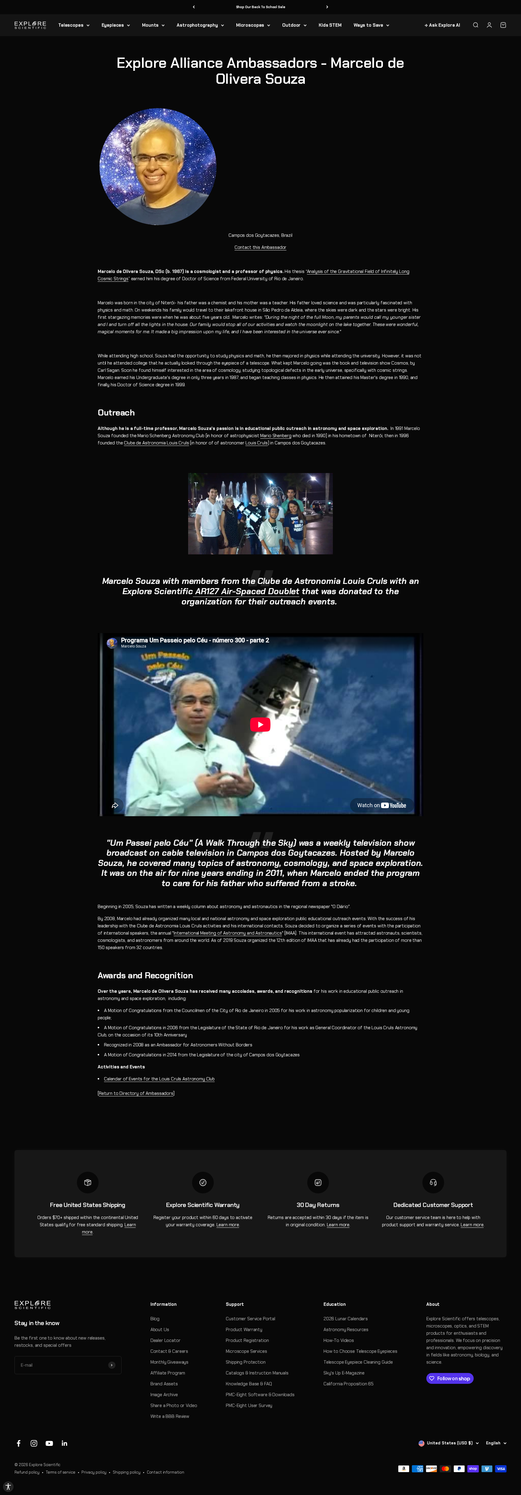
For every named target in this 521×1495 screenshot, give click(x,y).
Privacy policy (93, 1472)
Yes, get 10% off (442, 1457)
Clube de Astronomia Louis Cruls (156, 443)
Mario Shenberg (275, 436)
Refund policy (26, 1472)
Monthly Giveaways (169, 1362)
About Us (159, 1330)
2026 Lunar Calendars (346, 1319)
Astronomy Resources (346, 1330)
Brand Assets (164, 1384)
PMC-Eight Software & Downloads (260, 1395)
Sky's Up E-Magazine (344, 1373)
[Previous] (194, 7)
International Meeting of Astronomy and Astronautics (228, 933)
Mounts (150, 25)
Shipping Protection (245, 1362)
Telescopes (71, 25)
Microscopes (250, 25)
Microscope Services (246, 1351)
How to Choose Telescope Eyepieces (360, 1351)
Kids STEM (330, 25)
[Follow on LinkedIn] (65, 1443)
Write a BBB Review (169, 1416)
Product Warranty (244, 1330)
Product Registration (247, 1340)
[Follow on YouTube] (49, 1443)
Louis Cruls (256, 443)
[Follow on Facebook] (18, 1443)
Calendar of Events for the (159, 1079)
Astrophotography (197, 25)
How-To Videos (339, 1340)
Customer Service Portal (250, 1319)
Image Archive (164, 1395)
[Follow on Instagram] (34, 1443)
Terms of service (60, 1472)
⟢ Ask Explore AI (442, 25)
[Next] (327, 7)
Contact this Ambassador (261, 247)
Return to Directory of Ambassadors (136, 1093)
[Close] (510, 1444)
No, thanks (442, 1468)
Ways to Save (368, 25)
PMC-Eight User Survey (249, 1406)
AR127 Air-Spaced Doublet (246, 591)
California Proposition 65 (349, 1384)
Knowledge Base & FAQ (249, 1384)
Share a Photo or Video (173, 1406)
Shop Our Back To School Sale (260, 7)
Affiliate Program (167, 1373)
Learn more (227, 1225)
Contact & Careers (169, 1351)
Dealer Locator (165, 1340)
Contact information (165, 1472)
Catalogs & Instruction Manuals (257, 1373)
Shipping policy (127, 1472)
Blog (154, 1319)
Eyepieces (113, 25)
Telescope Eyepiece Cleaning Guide (358, 1362)
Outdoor (291, 25)
